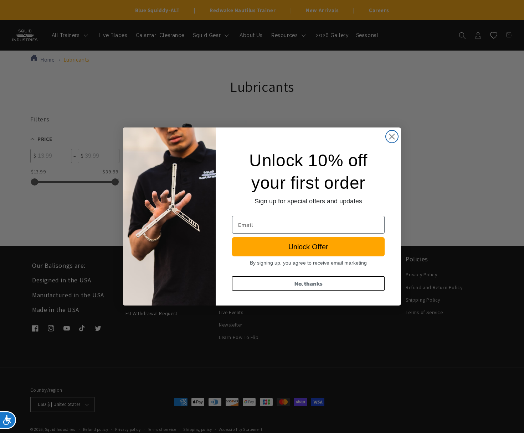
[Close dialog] (392, 136)
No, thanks (308, 283)
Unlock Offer (308, 247)
